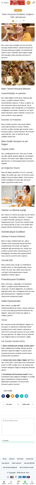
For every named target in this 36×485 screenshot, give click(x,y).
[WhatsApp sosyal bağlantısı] (22, 396)
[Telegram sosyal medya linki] (26, 396)
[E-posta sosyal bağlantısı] (12, 396)
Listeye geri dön (18, 404)
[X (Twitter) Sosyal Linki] (8, 396)
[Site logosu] (17, 2)
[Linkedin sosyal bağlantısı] (17, 396)
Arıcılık (18, 10)
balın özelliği (8, 391)
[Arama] (28, 3)
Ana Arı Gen (18, 21)
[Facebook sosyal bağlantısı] (3, 396)
